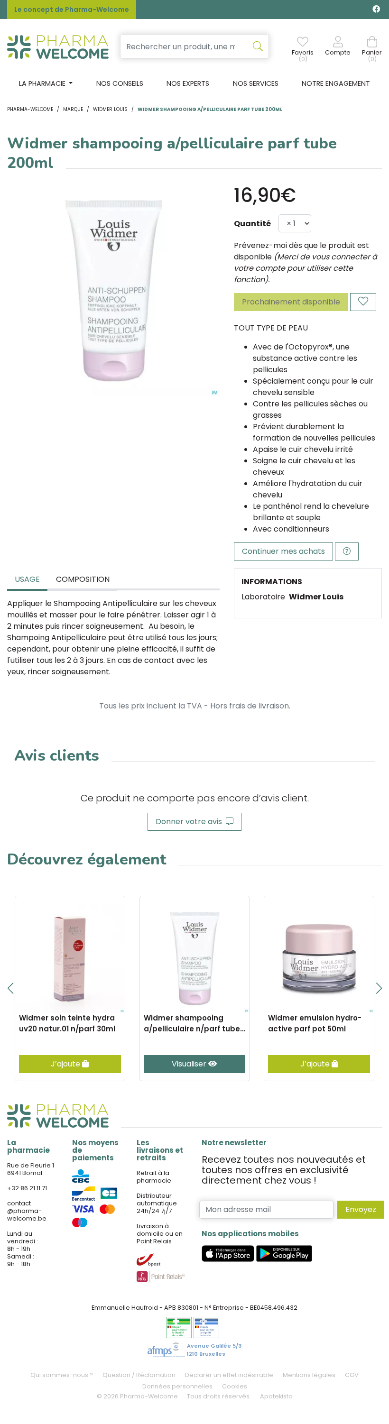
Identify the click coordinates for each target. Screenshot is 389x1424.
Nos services (255, 83)
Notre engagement (336, 83)
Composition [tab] (83, 579)
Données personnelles (177, 1386)
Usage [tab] (27, 579)
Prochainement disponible (291, 301)
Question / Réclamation (139, 1375)
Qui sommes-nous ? (61, 1375)
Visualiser (190, 1063)
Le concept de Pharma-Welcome (71, 9)
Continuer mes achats (283, 551)
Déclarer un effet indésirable (229, 1375)
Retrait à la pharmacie (154, 1176)
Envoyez (360, 1209)
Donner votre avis (191, 821)
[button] (10, 988)
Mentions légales (309, 1375)
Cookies (234, 1386)
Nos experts (188, 83)
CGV (352, 1375)
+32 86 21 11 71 (27, 1188)
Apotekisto (276, 1396)
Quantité (252, 223)
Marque (73, 109)
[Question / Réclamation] (347, 551)
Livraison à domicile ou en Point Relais (160, 1234)
